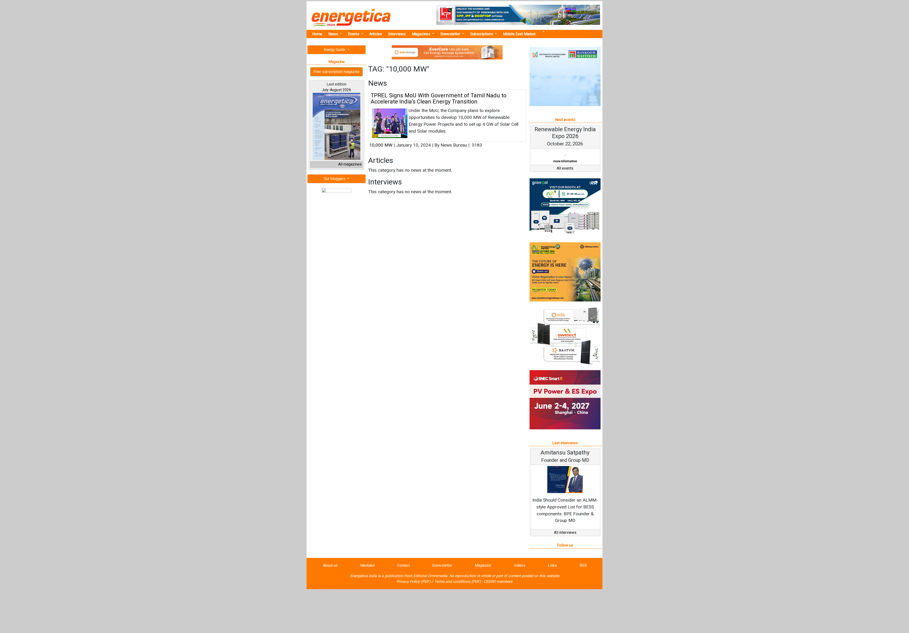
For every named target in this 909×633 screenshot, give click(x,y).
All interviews (565, 532)
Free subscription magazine (336, 71)
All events (565, 168)
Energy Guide (335, 49)
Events (354, 34)
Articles (375, 34)
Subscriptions (482, 34)
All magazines (350, 164)
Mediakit (367, 565)
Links (552, 565)
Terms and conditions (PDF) (457, 581)
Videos (520, 565)
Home (317, 34)
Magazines (421, 34)
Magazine (483, 565)
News (333, 34)
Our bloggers (335, 178)
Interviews (397, 34)
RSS (583, 565)
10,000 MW (380, 145)
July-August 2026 (336, 90)
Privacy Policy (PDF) (414, 581)
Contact (403, 565)
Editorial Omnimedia (430, 576)
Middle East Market (519, 34)
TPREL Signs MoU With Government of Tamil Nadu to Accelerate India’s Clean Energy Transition (438, 98)
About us (330, 565)
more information (565, 161)
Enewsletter (450, 34)
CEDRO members (498, 581)
